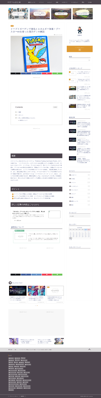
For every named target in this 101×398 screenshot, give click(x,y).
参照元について (24, 120)
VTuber (12, 368)
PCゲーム (28, 364)
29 (85, 236)
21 (82, 235)
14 (82, 233)
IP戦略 (22, 362)
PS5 (11, 366)
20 (79, 235)
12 (76, 233)
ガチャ (18, 376)
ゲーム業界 (20, 378)
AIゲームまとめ (14, 2)
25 (73, 236)
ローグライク (27, 386)
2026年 (18, 358)
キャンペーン (25, 376)
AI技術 (12, 360)
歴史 (83, 2)
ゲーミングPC (13, 378)
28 (82, 236)
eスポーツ (64, 2)
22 (85, 235)
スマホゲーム (13, 382)
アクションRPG (19, 368)
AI (23, 358)
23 (88, 235)
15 (85, 233)
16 (88, 233)
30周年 (11, 358)
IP (16, 362)
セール (26, 382)
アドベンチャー (13, 372)
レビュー (49, 2)
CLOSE (55, 107)
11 (73, 233)
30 (88, 236)
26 (76, 236)
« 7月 (70, 239)
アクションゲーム (13, 370)
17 (70, 235)
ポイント (21, 115)
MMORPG (12, 364)
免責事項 (22, 396)
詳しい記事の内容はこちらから (27, 118)
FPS (11, 362)
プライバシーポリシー (14, 396)
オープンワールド (23, 374)
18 (73, 235)
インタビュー (74, 2)
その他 (90, 2)
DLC (17, 360)
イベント (41, 2)
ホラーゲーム (23, 384)
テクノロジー (80, 190)
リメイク (12, 386)
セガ (19, 382)
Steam (23, 366)
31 (70, 238)
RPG (17, 366)
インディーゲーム (13, 374)
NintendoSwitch (20, 364)
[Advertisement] (36, 89)
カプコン (12, 376)
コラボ (19, 380)
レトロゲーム (19, 386)
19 (76, 235)
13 (79, 233)
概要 (20, 112)
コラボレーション (27, 380)
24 (70, 236)
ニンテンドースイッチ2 (14, 384)
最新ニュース (31, 2)
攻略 (57, 2)
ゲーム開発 (12, 380)
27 (79, 236)
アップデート (22, 370)
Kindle (28, 362)
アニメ (20, 372)
